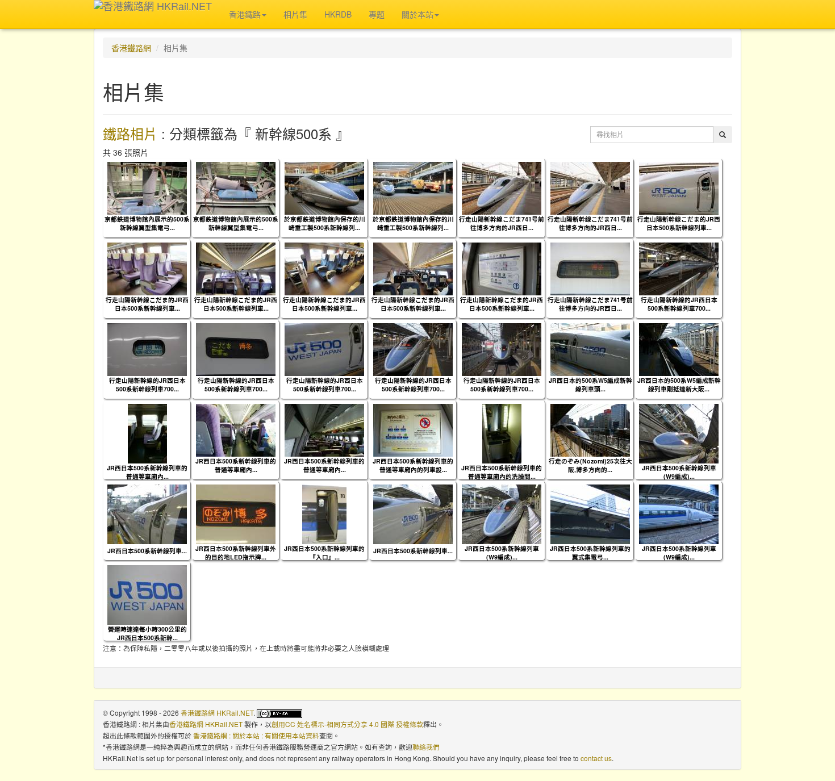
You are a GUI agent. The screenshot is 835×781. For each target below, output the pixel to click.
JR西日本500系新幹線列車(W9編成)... (679, 472)
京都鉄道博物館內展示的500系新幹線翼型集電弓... (147, 223)
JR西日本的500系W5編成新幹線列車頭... (590, 384)
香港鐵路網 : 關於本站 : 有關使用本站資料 (256, 735)
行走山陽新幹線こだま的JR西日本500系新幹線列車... (678, 223)
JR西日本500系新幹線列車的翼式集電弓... (590, 552)
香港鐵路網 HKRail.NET (217, 712)
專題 (377, 14)
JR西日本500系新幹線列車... (147, 550)
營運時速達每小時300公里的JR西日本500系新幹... (147, 633)
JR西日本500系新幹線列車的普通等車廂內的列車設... (413, 465)
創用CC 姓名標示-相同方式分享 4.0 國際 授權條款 (347, 724)
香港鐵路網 (131, 47)
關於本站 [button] (417, 14)
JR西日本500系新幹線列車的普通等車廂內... (147, 472)
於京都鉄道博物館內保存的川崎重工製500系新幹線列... (324, 223)
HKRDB (338, 14)
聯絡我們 (426, 746)
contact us (596, 758)
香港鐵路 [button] (245, 14)
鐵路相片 (130, 133)
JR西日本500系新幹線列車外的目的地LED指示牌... (235, 552)
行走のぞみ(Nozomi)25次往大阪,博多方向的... (590, 465)
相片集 (295, 14)
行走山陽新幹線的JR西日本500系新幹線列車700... (679, 303)
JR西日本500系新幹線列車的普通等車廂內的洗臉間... (501, 472)
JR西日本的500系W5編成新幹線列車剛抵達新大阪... (679, 384)
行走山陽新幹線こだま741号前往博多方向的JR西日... (501, 223)
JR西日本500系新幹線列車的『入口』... (324, 552)
